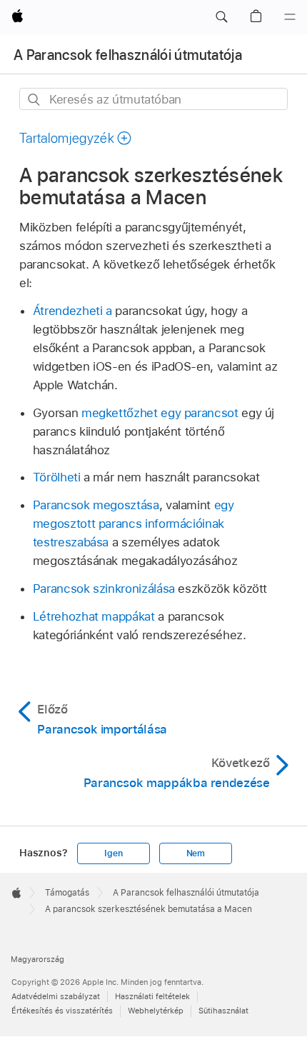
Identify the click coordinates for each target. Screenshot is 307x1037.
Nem (195, 853)
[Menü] (290, 17)
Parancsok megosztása (96, 505)
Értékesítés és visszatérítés (62, 1011)
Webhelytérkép (155, 1011)
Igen (113, 853)
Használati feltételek (152, 996)
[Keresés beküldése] (34, 99)
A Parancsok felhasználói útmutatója (128, 55)
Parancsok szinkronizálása (104, 588)
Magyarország (37, 959)
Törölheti (57, 477)
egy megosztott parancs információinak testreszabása (133, 523)
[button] (221, 17)
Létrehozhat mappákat (94, 616)
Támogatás (67, 893)
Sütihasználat (223, 1011)
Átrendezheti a (72, 311)
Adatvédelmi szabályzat (55, 996)
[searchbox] (153, 99)
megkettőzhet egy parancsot (159, 413)
